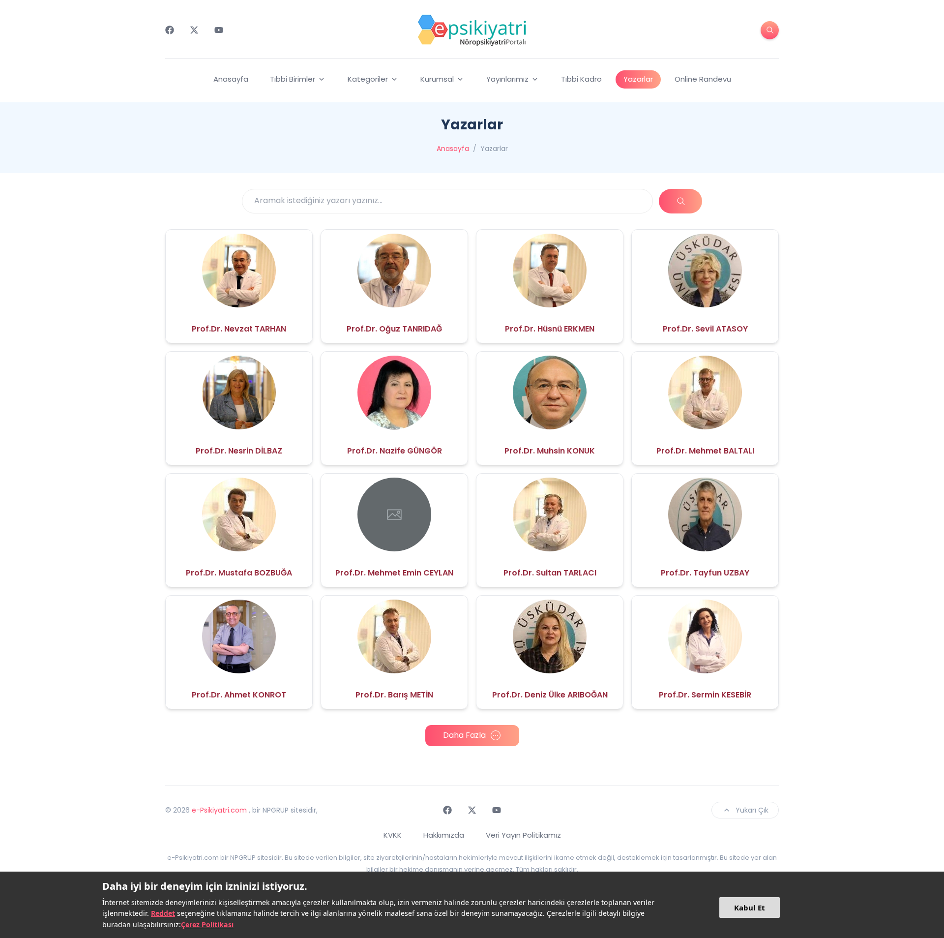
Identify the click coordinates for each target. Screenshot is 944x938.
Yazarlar (638, 79)
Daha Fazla (464, 735)
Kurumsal (437, 79)
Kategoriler (368, 79)
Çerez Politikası (207, 924)
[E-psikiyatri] (472, 30)
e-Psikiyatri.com (219, 810)
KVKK (393, 835)
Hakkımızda (443, 835)
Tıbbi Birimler (292, 79)
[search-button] (770, 30)
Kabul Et (749, 907)
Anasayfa (230, 79)
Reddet (163, 913)
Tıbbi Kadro (581, 79)
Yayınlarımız (507, 79)
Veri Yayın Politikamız (523, 835)
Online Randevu (703, 79)
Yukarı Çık (752, 810)
